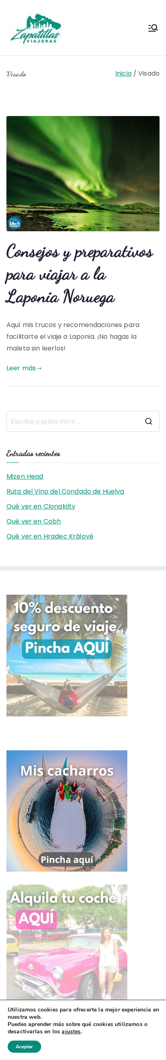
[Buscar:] (83, 421)
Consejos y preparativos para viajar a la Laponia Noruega (79, 273)
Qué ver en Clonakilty (40, 506)
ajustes (71, 1031)
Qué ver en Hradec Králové (49, 536)
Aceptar (24, 1046)
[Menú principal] (153, 28)
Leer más (21, 368)
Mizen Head (25, 476)
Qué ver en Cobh (33, 521)
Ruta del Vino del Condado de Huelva (65, 491)
